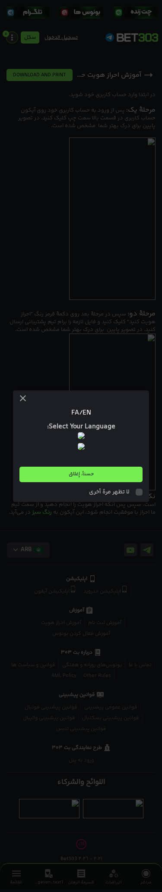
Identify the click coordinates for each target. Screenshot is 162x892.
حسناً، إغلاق (81, 474)
